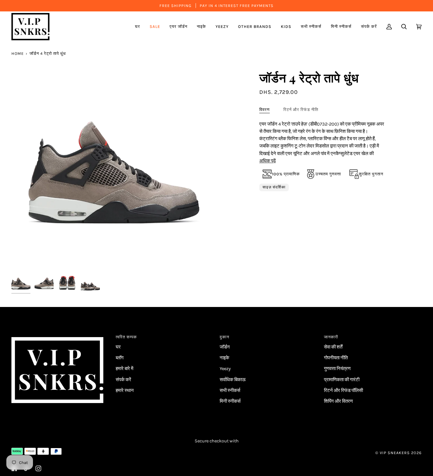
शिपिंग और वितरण (338, 401)
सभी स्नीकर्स (230, 390)
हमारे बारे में (124, 368)
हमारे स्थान (125, 390)
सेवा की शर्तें (333, 347)
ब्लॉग (120, 358)
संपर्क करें (123, 379)
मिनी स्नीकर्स (230, 401)
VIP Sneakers (395, 452)
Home (17, 53)
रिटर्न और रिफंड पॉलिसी (343, 390)
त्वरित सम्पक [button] (126, 337)
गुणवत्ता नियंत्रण (337, 368)
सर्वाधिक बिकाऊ (233, 379)
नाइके (224, 358)
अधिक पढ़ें (267, 161)
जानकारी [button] (331, 337)
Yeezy (225, 368)
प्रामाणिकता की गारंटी (341, 379)
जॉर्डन (225, 347)
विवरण (264, 109)
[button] (178, 26)
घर (118, 347)
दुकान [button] (224, 337)
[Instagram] (38, 468)
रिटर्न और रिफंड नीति (300, 109)
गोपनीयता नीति (336, 358)
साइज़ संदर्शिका (274, 187)
